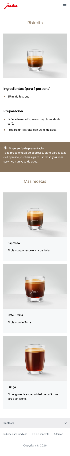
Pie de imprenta (40, 434)
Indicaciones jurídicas (15, 434)
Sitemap (58, 434)
